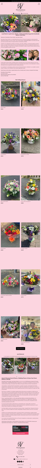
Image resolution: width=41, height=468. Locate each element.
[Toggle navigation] (2, 4)
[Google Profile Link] (21, 461)
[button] (16, 376)
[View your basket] (39, 3)
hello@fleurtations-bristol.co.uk (21, 459)
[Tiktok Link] (23, 461)
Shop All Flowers (20, 348)
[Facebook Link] (18, 461)
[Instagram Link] (20, 461)
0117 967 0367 (25, 13)
